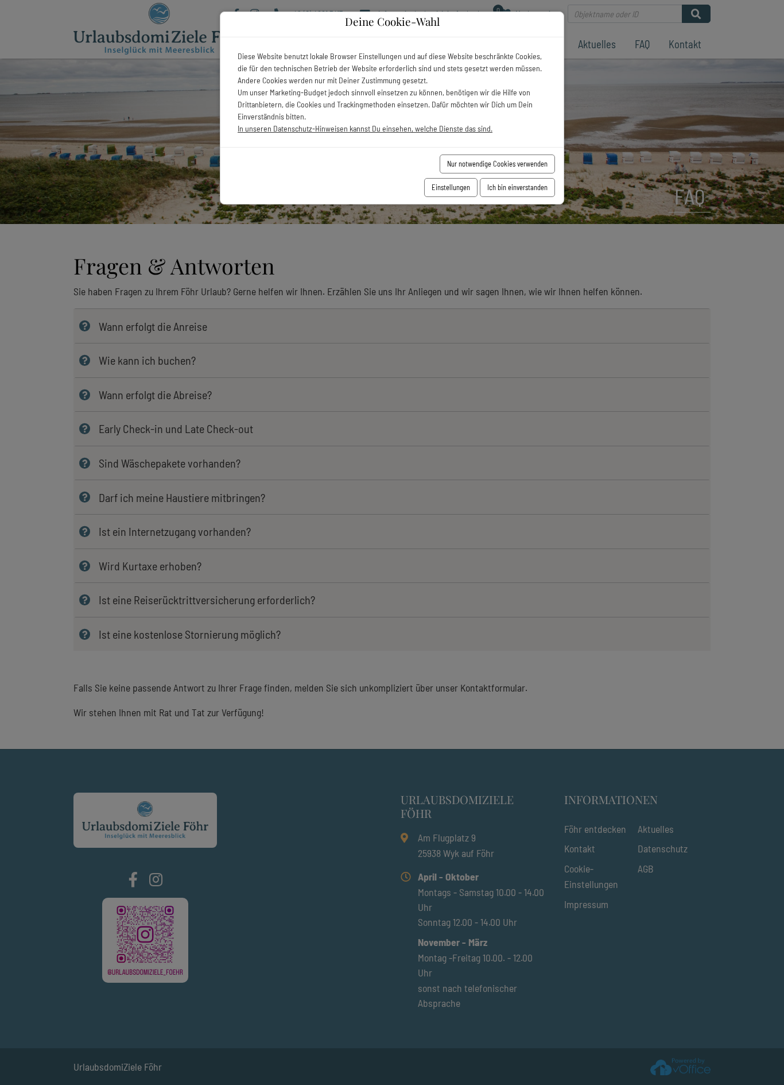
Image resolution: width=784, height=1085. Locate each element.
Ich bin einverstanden (517, 187)
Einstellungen (451, 187)
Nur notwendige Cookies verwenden (497, 163)
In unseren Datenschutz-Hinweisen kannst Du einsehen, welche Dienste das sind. (365, 128)
